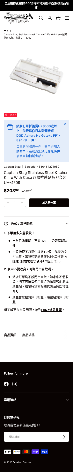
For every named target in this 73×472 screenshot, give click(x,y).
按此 (40, 297)
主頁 (6, 31)
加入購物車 (49, 202)
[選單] (66, 18)
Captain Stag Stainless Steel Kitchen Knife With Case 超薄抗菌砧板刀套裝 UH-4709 (35, 36)
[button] (58, 18)
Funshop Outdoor (22, 462)
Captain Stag (12, 166)
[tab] (10, 334)
